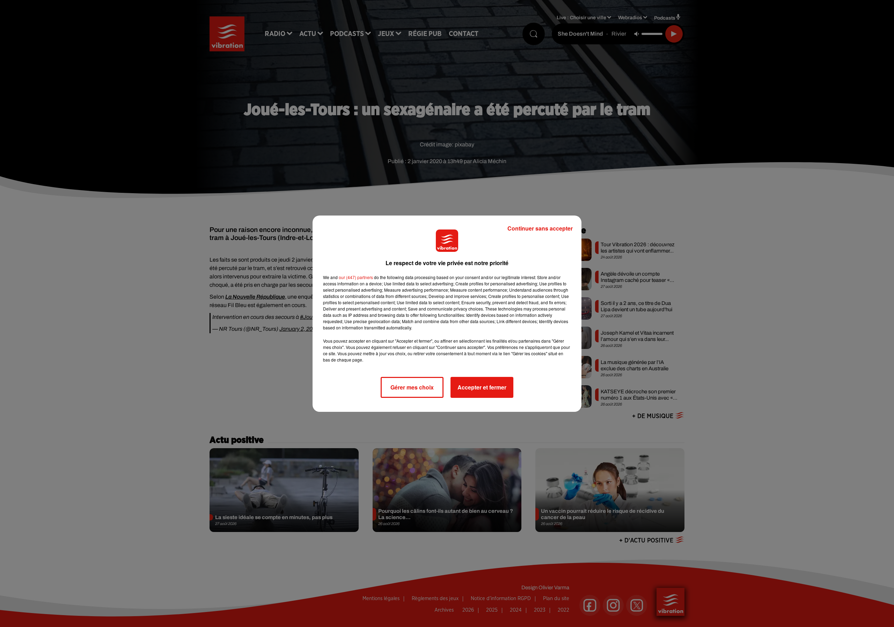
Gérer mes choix (412, 387)
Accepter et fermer (481, 387)
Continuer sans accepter (540, 228)
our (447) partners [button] (356, 277)
